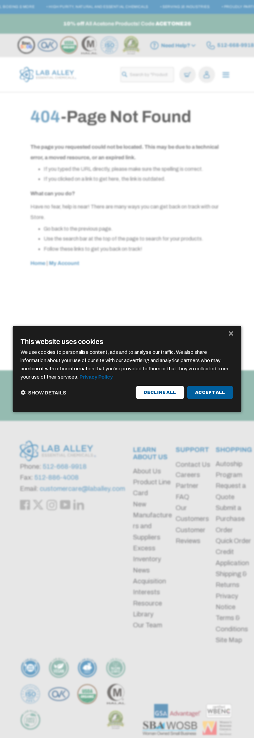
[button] (43, 392)
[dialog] (127, 369)
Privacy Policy (96, 377)
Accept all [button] (210, 392)
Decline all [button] (160, 392)
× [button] (230, 333)
